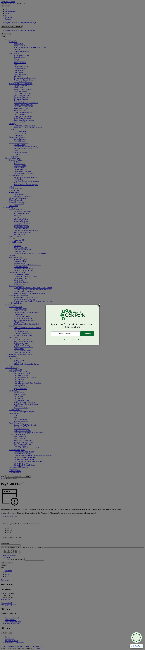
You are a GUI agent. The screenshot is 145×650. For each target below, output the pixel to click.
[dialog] (72, 325)
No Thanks (64, 340)
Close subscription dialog (98, 305)
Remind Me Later (78, 340)
